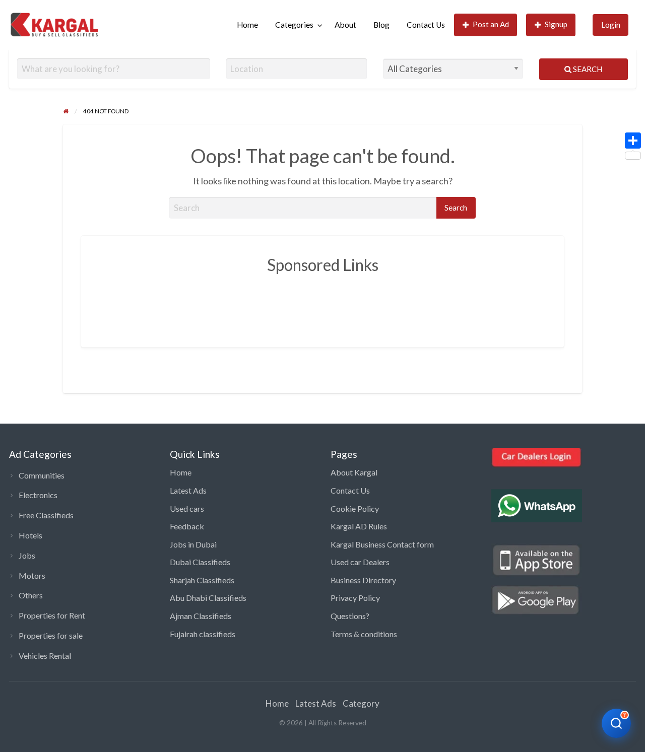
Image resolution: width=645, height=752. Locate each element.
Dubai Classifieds (200, 562)
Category (361, 703)
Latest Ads (188, 490)
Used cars (187, 508)
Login (610, 24)
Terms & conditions (364, 634)
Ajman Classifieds (200, 616)
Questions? (350, 616)
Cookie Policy (355, 508)
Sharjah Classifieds (202, 580)
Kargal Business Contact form (382, 544)
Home (247, 24)
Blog (381, 24)
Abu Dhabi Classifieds (208, 597)
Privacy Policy (355, 597)
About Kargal (354, 472)
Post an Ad (491, 24)
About (345, 24)
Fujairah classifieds (202, 634)
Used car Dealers (360, 562)
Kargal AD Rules (359, 526)
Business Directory (363, 580)
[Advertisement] (322, 303)
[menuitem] (247, 25)
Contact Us (426, 24)
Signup (556, 24)
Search (586, 69)
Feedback (187, 526)
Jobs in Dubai (193, 544)
